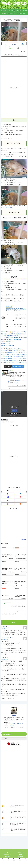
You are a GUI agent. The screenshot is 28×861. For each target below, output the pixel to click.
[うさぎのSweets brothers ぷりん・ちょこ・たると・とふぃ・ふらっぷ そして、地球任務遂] (20, 356)
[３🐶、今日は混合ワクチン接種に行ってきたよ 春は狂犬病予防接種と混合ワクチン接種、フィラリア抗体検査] (7, 356)
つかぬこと (16, 382)
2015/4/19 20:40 (4, 628)
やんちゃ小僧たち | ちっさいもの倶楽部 (20, 315)
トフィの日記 (5, 419)
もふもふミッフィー (6, 637)
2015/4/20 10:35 (4, 659)
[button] (18, 47)
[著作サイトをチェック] (9, 386)
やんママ (10, 370)
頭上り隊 (12, 422)
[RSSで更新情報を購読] (9, 388)
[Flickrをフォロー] (21, 386)
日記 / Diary (21, 852)
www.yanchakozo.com (13, 320)
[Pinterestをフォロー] (23, 386)
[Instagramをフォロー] (17, 386)
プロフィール (8, 854)
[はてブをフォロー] (15, 386)
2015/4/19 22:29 (4, 639)
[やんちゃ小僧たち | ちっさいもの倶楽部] (11, 316)
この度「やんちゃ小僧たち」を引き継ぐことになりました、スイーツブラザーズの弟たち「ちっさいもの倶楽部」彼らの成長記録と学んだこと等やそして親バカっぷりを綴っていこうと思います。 (20, 318)
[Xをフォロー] (11, 386)
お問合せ (21, 856)
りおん (3, 657)
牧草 (21, 854)
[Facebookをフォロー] (13, 386)
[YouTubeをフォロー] (19, 386)
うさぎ (4, 422)
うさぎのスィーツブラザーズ (16, 723)
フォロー (15, 410)
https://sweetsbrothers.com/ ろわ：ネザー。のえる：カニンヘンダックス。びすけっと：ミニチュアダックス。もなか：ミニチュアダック (16, 309)
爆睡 (8, 422)
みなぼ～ (3, 626)
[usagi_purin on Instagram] (3, 317)
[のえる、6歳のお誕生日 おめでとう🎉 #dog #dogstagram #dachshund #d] (20, 339)
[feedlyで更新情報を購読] (25, 386)
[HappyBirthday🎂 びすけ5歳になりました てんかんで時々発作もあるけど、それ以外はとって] (7, 339)
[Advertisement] (14, 71)
